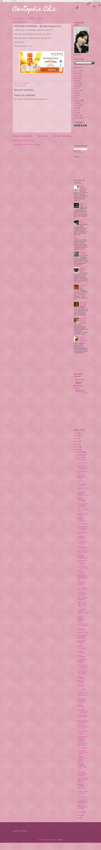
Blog (22, 18)
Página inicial (42, 136)
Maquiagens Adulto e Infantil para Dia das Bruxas (82, 505)
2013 (77, 450)
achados (24, 85)
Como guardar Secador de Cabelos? (81, 660)
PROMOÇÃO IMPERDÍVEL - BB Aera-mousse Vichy (82, 786)
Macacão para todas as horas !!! (82, 547)
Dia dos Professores (81, 656)
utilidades (76, 115)
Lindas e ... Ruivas (82, 748)
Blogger (60, 840)
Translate (79, 153)
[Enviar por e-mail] (34, 83)
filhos (75, 93)
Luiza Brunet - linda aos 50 (81, 537)
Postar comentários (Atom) (26, 141)
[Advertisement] (81, 135)
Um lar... (77, 388)
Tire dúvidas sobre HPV (82, 489)
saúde (75, 108)
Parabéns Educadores (81, 651)
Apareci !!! (77, 238)
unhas (75, 113)
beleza (75, 78)
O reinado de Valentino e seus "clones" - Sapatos (82, 759)
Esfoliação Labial (82, 460)
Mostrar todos (85, 393)
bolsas (76, 81)
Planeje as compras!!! (80, 706)
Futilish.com (78, 386)
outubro (79, 458)
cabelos (76, 83)
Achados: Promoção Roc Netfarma (82, 721)
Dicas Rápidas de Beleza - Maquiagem (82, 562)
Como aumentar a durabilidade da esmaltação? (82, 801)
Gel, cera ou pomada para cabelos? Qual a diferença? (82, 773)
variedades (77, 118)
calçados (76, 86)
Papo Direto (77, 105)
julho (79, 818)
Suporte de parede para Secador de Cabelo (82, 779)
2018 (77, 436)
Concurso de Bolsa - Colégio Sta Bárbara (82, 732)
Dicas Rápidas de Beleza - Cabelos (82, 551)
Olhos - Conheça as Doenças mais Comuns (84, 339)
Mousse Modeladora (83, 187)
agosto (79, 815)
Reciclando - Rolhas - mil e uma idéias (82, 792)
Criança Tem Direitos (80, 686)
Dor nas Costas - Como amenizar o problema (82, 542)
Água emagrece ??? (82, 524)
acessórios (77, 71)
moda (75, 103)
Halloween (80, 481)
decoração (77, 91)
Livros (75, 96)
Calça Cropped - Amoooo (81, 641)
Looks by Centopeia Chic (82, 510)
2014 (77, 447)
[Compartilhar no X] (37, 83)
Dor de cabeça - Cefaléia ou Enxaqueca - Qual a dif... (82, 611)
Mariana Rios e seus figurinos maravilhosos (82, 466)
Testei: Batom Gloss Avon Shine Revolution (82, 726)
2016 (77, 441)
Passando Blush (80, 391)
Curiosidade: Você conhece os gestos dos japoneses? (82, 739)
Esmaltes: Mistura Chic (82, 472)
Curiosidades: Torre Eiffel (83, 303)
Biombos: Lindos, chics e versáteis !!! (82, 716)
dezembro (80, 452)
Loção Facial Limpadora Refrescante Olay (82, 556)
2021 (77, 433)
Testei (75, 110)
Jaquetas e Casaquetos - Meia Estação (81, 499)
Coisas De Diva (79, 380)
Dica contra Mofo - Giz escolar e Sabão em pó (82, 636)
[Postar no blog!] (36, 83)
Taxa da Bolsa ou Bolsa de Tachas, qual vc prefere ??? (82, 577)
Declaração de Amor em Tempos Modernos (82, 752)
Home (16, 18)
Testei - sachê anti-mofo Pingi (82, 598)
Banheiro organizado (80, 571)
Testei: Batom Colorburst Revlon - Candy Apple (82, 766)
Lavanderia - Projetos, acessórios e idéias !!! (81, 619)
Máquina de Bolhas (83, 204)
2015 (77, 444)
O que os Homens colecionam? (82, 744)
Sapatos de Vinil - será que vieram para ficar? (82, 807)
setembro (80, 812)
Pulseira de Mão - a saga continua (82, 567)
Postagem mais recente (22, 136)
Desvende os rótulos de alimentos (83, 320)
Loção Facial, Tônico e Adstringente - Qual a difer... (82, 528)
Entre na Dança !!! (82, 221)
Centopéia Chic (35, 9)
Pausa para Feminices (78, 382)
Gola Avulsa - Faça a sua (82, 514)
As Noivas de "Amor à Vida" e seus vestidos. (82, 593)
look (75, 98)
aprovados (77, 76)
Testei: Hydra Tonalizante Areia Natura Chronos (82, 710)
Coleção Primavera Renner (83, 269)
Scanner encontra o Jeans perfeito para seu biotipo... (82, 666)
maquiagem (77, 101)
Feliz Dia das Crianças (80, 681)
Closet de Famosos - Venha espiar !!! (82, 625)
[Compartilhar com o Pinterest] (40, 83)
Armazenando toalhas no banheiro (81, 583)
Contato (39, 18)
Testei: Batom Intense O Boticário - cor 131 (82, 493)
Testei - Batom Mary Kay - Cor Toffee (82, 476)
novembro (80, 455)
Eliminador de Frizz (84, 286)
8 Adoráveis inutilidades (83, 253)
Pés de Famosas (81, 797)
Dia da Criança (81, 689)
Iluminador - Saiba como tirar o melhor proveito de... (82, 694)
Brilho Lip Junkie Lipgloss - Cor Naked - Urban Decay (82, 604)
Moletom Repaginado (81, 677)
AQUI (30, 46)
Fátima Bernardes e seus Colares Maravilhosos (82, 672)
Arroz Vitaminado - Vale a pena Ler (82, 588)
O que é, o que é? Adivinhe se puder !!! (82, 700)
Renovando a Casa (82, 632)
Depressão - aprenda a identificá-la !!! (81, 519)
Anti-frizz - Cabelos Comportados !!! (82, 646)
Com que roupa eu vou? (82, 533)
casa (75, 88)
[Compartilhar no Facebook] (38, 83)
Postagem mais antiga (62, 136)
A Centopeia (30, 18)
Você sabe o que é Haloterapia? (82, 484)
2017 (77, 439)
